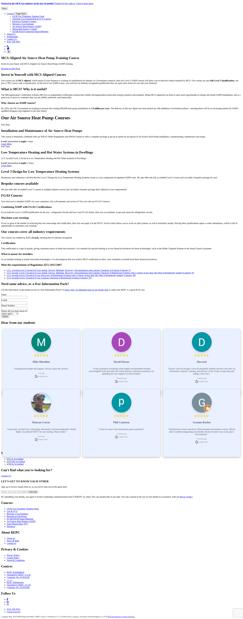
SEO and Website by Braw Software (121, 617)
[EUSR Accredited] (16, 461)
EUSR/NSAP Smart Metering (20, 519)
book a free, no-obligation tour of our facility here (86, 290)
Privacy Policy (186, 497)
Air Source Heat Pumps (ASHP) (21, 521)
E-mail (4, 300)
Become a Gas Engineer (17, 514)
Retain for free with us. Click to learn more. (47, 3)
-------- (9, 580)
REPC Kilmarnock (15, 582)
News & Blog (13, 541)
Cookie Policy (13, 558)
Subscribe (33, 492)
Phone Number (8, 305)
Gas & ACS (12, 511)
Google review (43, 376)
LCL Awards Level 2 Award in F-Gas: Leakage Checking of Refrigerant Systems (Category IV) (49, 278)
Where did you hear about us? (14, 311)
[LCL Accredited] (15, 459)
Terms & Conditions (16, 560)
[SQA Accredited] (15, 464)
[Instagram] (8, 602)
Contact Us (6, 476)
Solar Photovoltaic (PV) (17, 524)
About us (11, 538)
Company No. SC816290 (18, 587)
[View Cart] (8, 49)
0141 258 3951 (13, 609)
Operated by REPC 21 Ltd (19, 585)
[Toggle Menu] (9, 51)
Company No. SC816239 (18, 577)
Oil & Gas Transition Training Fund (23, 509)
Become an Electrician (17, 516)
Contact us (11, 543)
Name (3, 294)
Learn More (6, 144)
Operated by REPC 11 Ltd (18, 575)
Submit (5, 316)
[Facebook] (7, 599)
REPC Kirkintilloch (15, 572)
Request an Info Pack (10, 68)
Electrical (11, 526)
